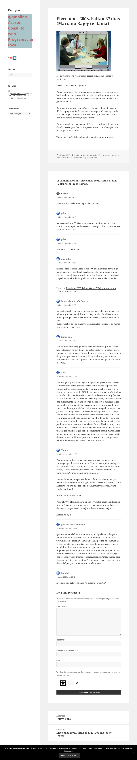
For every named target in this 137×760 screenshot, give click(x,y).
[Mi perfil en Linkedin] (14, 58)
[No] (133, 752)
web (95, 157)
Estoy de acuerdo (69, 756)
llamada (70, 157)
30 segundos (105, 155)
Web (58, 661)
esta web (74, 75)
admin (76, 155)
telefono (90, 157)
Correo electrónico (67, 650)
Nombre (61, 640)
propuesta (78, 157)
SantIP (64, 193)
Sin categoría (92, 155)
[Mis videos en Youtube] (10, 58)
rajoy (84, 157)
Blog (84, 155)
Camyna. (14, 10)
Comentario (63, 606)
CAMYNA (11, 96)
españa (63, 157)
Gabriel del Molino (18, 93)
